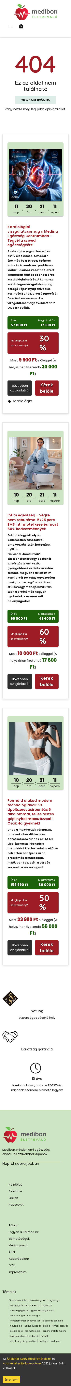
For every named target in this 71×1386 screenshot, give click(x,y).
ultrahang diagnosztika (23, 1341)
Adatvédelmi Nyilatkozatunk (22, 1363)
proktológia (16, 1330)
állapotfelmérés (17, 1300)
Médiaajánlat (18, 1245)
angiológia (54, 1300)
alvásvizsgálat (37, 1300)
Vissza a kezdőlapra (35, 99)
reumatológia (32, 1330)
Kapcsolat (16, 1204)
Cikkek (13, 1198)
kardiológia (22, 401)
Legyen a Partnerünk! (24, 1232)
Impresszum (18, 1272)
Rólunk (13, 1225)
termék (44, 1336)
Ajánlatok (15, 1191)
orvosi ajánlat (60, 1325)
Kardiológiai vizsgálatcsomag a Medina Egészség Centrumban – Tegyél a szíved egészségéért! (32, 235)
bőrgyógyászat (18, 1305)
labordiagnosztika (52, 1320)
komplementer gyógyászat (25, 1320)
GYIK (12, 1265)
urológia (43, 1341)
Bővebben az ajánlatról (19, 388)
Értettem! (11, 1380)
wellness (55, 1341)
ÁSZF (12, 1252)
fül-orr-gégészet (19, 1310)
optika (46, 1325)
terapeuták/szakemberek (24, 1336)
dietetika (34, 1305)
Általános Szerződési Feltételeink (29, 1359)
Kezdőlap (15, 1184)
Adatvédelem (19, 1259)
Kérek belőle (47, 388)
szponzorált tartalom (54, 1330)
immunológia (17, 1315)
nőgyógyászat (32, 1325)
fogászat (47, 1305)
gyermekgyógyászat (42, 1310)
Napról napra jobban (20, 1163)
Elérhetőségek (19, 1239)
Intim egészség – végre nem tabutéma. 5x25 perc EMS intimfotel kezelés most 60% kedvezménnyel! (32, 522)
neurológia (16, 1325)
